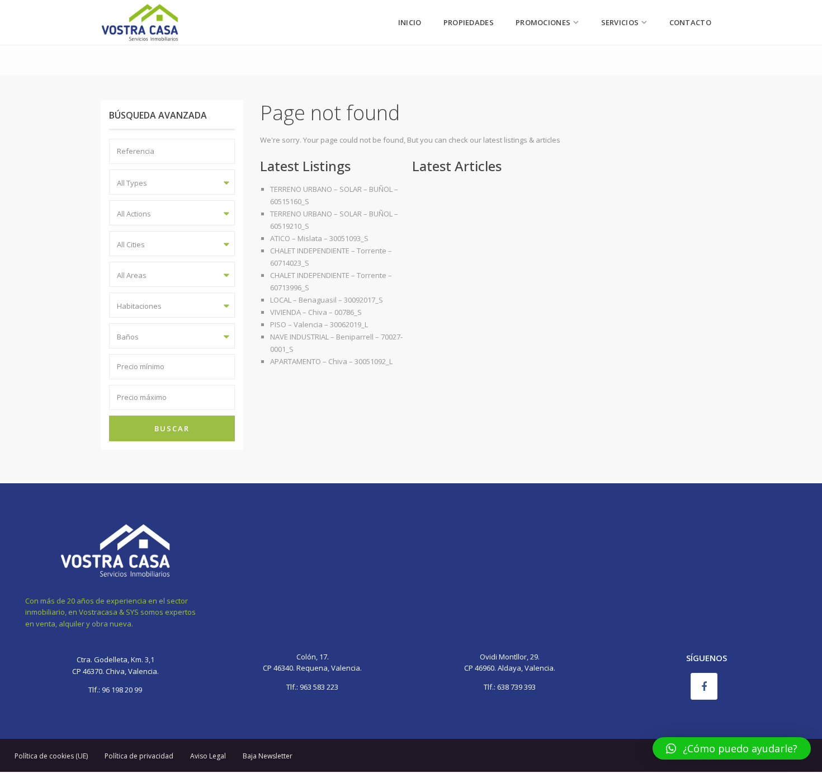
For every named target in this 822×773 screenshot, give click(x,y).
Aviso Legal (208, 756)
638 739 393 (516, 687)
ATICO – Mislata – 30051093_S (319, 238)
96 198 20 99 (121, 690)
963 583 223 (319, 687)
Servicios (620, 22)
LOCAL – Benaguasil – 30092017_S (326, 300)
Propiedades (468, 22)
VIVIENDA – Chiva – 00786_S (316, 312)
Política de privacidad (139, 756)
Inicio (410, 22)
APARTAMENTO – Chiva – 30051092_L (331, 361)
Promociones (543, 22)
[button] (732, 748)
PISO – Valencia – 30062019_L (319, 324)
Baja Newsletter (267, 756)
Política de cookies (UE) (51, 756)
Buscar (172, 428)
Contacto (690, 22)
